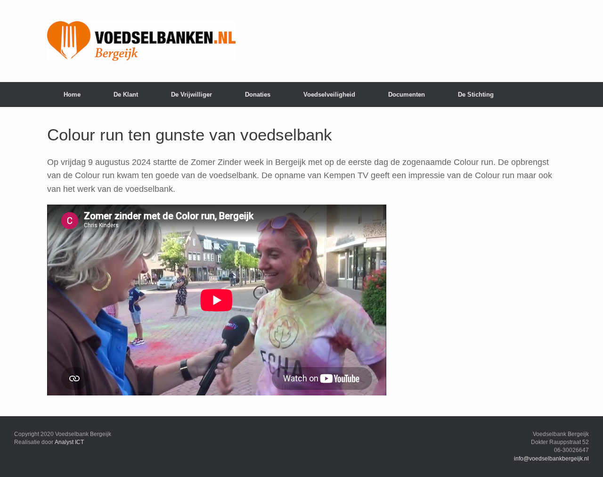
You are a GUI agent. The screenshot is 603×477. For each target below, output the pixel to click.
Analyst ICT (69, 442)
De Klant (126, 94)
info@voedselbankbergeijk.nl (551, 458)
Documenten (406, 94)
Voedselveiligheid (329, 94)
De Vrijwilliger (191, 94)
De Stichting (476, 94)
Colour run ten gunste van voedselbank (189, 134)
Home (72, 94)
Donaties (257, 94)
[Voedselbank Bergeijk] (141, 41)
